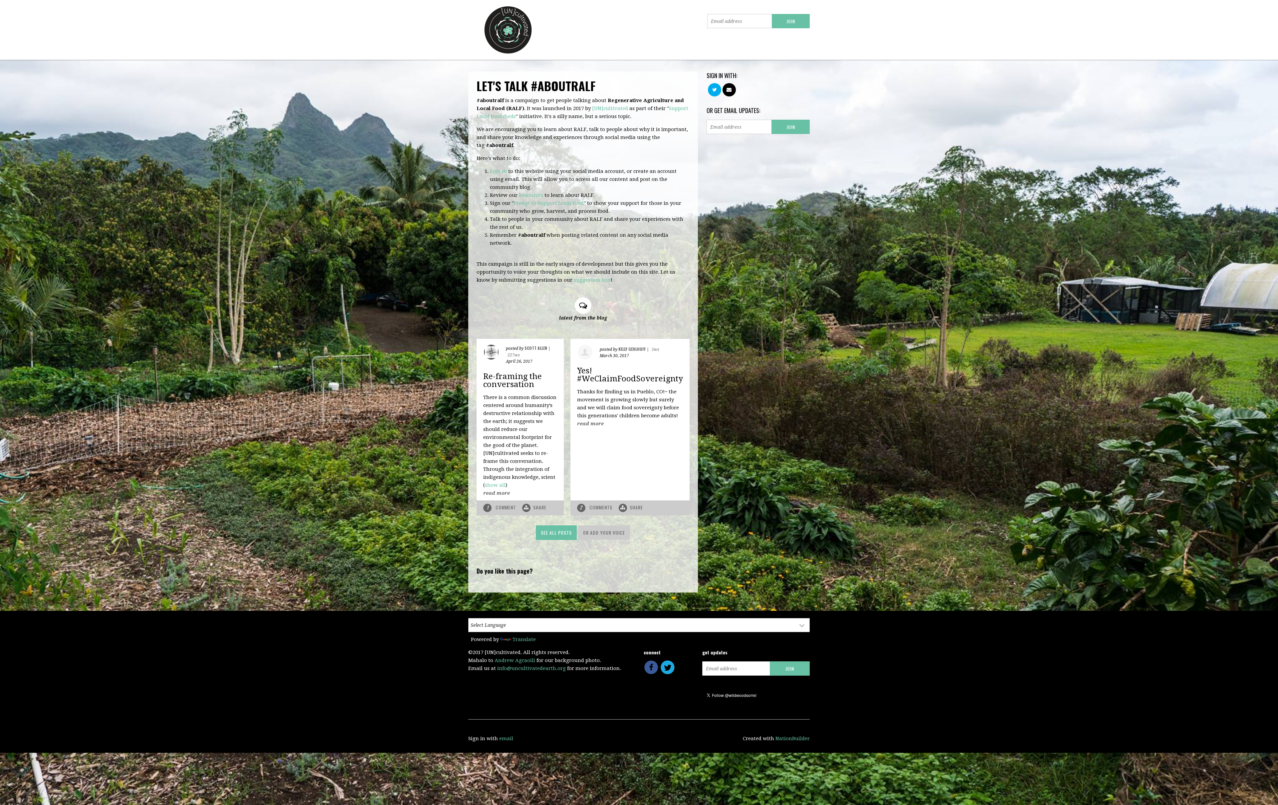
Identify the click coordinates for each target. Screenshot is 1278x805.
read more (496, 493)
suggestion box (592, 280)
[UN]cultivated (610, 108)
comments (597, 507)
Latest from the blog (583, 318)
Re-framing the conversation (512, 380)
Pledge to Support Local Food (549, 203)
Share (539, 507)
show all (495, 485)
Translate (524, 639)
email (506, 738)
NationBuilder (792, 738)
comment (502, 507)
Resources (531, 195)
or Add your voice (604, 532)
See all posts (556, 532)
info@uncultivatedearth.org (531, 668)
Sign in (498, 171)
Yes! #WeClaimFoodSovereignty (630, 374)
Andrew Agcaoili (515, 660)
